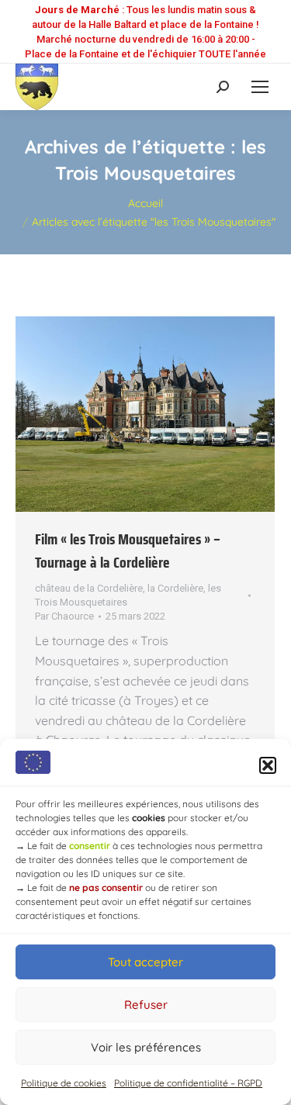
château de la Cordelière (89, 588)
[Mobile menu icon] (259, 86)
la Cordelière (175, 588)
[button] (267, 765)
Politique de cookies (63, 1083)
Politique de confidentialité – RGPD (188, 1083)
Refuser (146, 1004)
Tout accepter (145, 962)
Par (64, 616)
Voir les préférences (146, 1047)
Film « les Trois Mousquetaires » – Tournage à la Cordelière (127, 551)
